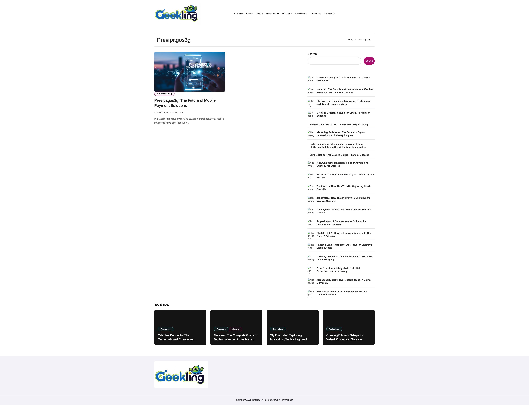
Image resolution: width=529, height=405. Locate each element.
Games (249, 14)
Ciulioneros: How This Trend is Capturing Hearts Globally (344, 188)
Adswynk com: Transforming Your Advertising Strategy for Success (342, 164)
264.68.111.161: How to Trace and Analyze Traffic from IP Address (344, 234)
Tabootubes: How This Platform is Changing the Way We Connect (343, 199)
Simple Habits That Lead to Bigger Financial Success (339, 155)
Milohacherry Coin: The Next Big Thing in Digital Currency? (344, 281)
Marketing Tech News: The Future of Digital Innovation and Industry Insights (341, 134)
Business (238, 14)
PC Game (287, 14)
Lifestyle (235, 329)
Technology (316, 14)
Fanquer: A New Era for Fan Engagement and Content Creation (342, 293)
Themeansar (286, 400)
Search (312, 53)
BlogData (272, 400)
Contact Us (330, 14)
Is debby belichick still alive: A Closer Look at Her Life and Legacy (345, 258)
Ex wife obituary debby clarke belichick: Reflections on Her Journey (339, 270)
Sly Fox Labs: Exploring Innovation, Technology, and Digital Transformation (344, 102)
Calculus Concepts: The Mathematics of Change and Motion (343, 79)
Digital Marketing (164, 94)
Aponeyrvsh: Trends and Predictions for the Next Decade (344, 211)
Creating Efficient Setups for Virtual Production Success (343, 114)
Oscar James (162, 112)
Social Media (301, 14)
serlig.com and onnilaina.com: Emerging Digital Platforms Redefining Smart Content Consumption (338, 145)
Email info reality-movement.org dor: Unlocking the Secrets (346, 176)
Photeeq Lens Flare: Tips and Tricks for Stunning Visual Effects (344, 246)
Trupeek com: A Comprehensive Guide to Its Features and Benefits (341, 223)
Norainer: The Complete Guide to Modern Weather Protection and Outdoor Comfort (345, 91)
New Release (272, 14)
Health (260, 14)
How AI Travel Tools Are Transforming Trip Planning (339, 124)
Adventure (221, 329)
